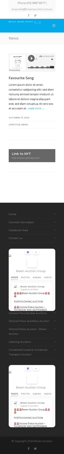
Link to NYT (26, 155)
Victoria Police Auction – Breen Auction (28, 331)
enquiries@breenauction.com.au (32, 9)
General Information (21, 222)
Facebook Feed (18, 230)
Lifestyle (14, 124)
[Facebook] (28, 15)
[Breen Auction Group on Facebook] (32, 262)
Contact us (15, 238)
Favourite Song (21, 77)
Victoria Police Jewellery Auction (29, 321)
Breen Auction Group (31, 271)
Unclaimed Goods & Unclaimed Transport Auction (28, 352)
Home (12, 214)
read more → (36, 108)
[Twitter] (35, 15)
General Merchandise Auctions (28, 313)
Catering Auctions (20, 341)
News (24, 124)
